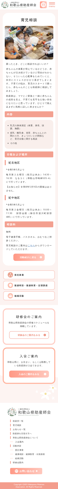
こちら (31, 245)
